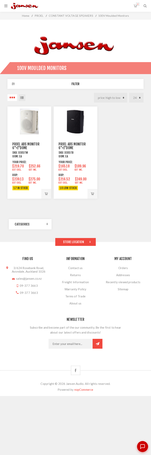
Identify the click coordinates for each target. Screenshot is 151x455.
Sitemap (123, 289)
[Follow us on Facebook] (75, 370)
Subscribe (97, 344)
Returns (75, 275)
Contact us (75, 268)
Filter (75, 84)
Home (25, 15)
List (22, 97)
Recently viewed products (123, 282)
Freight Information (75, 282)
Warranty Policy (75, 289)
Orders (123, 268)
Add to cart (46, 194)
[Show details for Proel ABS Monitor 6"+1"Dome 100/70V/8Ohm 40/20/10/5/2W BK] (75, 121)
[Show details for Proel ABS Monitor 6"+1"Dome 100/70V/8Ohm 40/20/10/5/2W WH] (29, 121)
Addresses (123, 275)
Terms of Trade (75, 296)
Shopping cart (137, 4)
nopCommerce (83, 389)
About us (75, 303)
